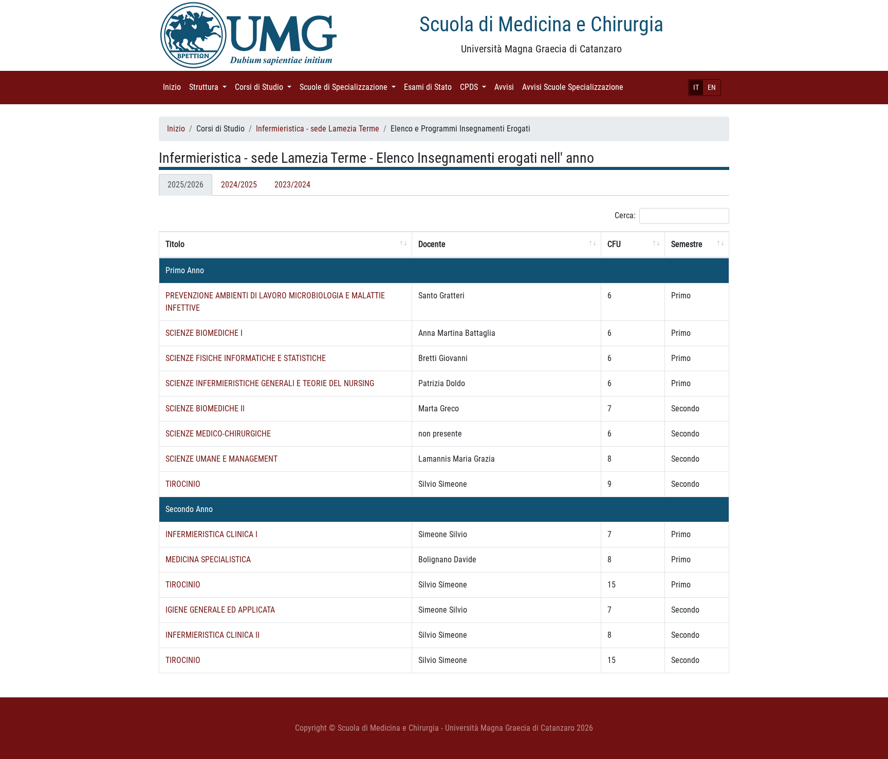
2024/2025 (239, 184)
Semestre (686, 244)
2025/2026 (185, 184)
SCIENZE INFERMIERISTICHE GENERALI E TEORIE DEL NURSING (269, 383)
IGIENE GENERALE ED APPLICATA (220, 610)
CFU (614, 244)
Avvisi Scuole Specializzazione (574, 87)
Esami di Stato (430, 87)
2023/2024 (292, 184)
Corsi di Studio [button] (265, 87)
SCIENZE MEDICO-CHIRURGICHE (218, 434)
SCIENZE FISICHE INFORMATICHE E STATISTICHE (245, 358)
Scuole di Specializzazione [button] (350, 87)
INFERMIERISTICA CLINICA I (211, 534)
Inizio (174, 87)
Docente (432, 244)
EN (712, 87)
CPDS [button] (475, 87)
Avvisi (506, 87)
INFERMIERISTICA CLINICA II (212, 635)
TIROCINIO (182, 484)
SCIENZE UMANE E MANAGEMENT (221, 459)
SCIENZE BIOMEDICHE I (204, 333)
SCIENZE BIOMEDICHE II (205, 408)
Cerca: (625, 215)
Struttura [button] (210, 87)
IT (696, 87)
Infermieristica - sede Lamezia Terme (317, 129)
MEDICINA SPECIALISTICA (208, 559)
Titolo (174, 244)
